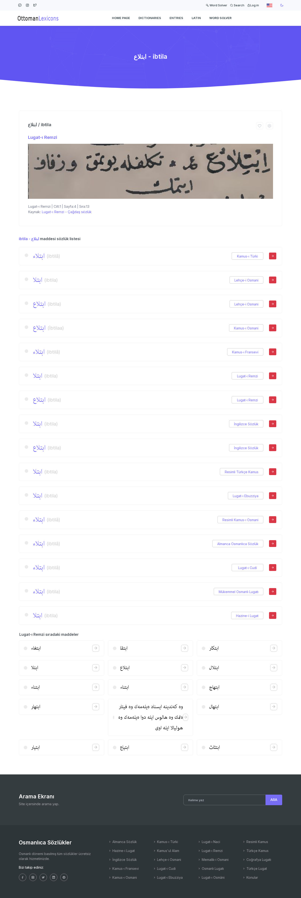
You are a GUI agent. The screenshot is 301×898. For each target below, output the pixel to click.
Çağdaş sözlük (79, 212)
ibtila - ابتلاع (29, 238)
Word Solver (218, 5)
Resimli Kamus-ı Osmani (240, 520)
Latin (196, 18)
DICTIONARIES (150, 18)
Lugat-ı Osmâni (213, 877)
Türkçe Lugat (256, 869)
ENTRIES (176, 18)
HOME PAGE (121, 18)
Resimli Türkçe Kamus (241, 472)
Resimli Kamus (257, 842)
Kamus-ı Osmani (246, 328)
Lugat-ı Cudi (247, 568)
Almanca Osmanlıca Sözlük (237, 544)
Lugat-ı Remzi (42, 137)
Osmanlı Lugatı (212, 869)
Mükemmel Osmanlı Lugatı (238, 592)
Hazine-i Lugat (247, 616)
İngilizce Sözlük (246, 424)
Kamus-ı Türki (247, 256)
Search (238, 5)
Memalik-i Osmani (215, 860)
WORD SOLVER (220, 18)
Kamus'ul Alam (167, 851)
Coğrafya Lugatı (258, 860)
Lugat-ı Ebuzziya (245, 496)
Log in (254, 5)
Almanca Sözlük (124, 842)
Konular (252, 877)
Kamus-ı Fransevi (245, 352)
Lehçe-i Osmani (246, 280)
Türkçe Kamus (257, 851)
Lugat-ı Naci (210, 842)
